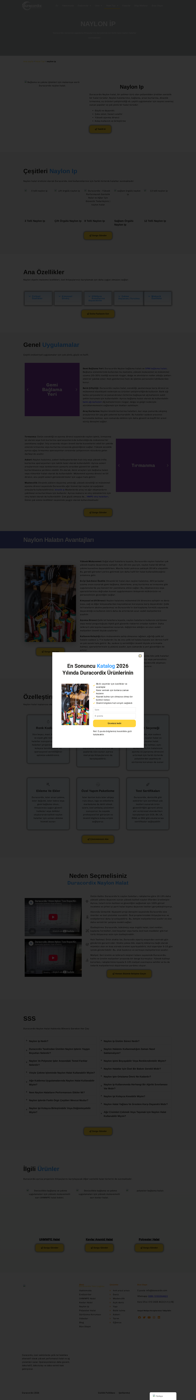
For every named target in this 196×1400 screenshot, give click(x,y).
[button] (140, 656)
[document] (98, 700)
